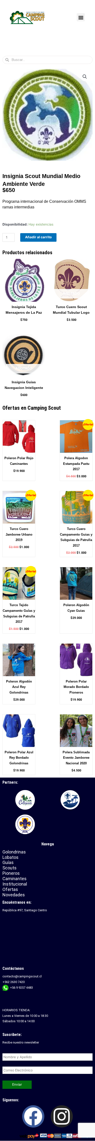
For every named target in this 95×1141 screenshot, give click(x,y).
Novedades (13, 894)
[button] (81, 17)
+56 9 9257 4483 (21, 987)
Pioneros (11, 873)
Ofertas (10, 889)
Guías (8, 862)
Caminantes (14, 878)
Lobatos (10, 857)
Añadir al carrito (38, 237)
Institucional (15, 884)
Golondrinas (14, 851)
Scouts (9, 867)
